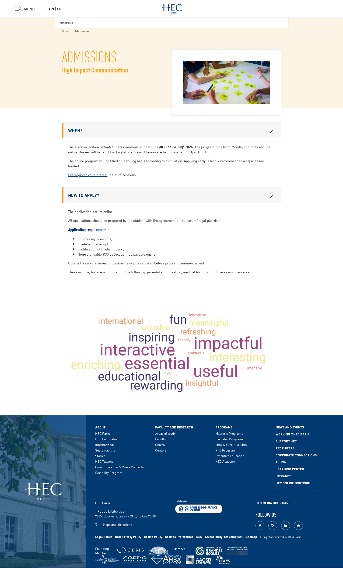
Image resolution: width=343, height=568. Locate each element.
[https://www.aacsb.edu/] (198, 559)
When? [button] (75, 130)
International (104, 444)
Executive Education (229, 455)
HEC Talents (104, 461)
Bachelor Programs (229, 439)
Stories (100, 455)
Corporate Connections (296, 455)
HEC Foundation (107, 439)
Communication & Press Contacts (119, 467)
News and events (290, 427)
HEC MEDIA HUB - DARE (273, 502)
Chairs (160, 444)
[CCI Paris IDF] (198, 506)
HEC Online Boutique (293, 483)
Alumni (281, 462)
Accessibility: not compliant (224, 536)
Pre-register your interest (88, 174)
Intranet (283, 476)
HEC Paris (102, 433)
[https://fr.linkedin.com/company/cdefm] (107, 559)
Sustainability (105, 450)
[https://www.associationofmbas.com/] (166, 559)
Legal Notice (103, 536)
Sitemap (251, 536)
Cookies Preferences (179, 536)
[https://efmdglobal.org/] (223, 559)
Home (65, 31)
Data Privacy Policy (128, 536)
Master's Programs (229, 433)
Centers (161, 450)
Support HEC (286, 441)
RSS (199, 536)
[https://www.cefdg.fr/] (135, 559)
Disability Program (108, 472)
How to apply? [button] (83, 195)
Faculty (160, 439)
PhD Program (225, 450)
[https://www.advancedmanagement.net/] (238, 551)
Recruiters (285, 448)
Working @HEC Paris (292, 434)
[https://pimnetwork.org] (158, 550)
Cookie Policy (153, 536)
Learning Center (290, 469)
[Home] (171, 7)
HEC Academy (225, 461)
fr (59, 8)
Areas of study (165, 433)
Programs (66, 23)
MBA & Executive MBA (231, 444)
